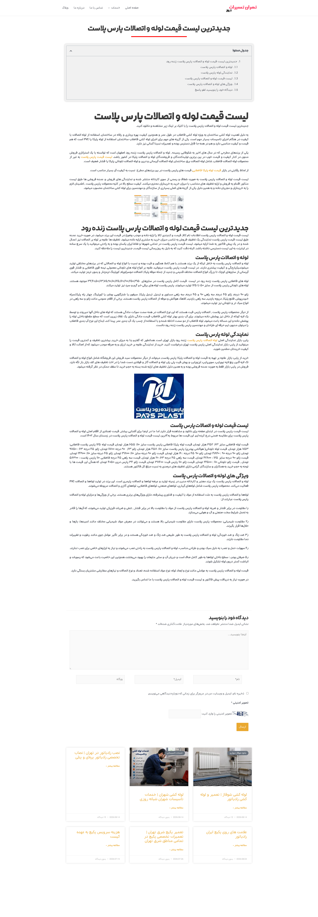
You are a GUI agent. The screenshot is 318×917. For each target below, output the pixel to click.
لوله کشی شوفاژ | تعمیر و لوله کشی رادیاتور (223, 797)
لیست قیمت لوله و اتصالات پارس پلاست (208, 78)
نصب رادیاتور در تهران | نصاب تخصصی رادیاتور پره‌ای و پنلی (97, 755)
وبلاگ (65, 8)
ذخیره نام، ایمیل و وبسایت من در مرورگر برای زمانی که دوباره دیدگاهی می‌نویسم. (196, 693)
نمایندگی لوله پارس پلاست (217, 73)
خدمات (115, 8)
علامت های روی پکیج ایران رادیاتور (226, 834)
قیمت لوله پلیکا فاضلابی (207, 170)
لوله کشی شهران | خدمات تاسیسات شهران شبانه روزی (161, 797)
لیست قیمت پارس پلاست (96, 157)
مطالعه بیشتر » (240, 808)
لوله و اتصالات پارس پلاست (216, 67)
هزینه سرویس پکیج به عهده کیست (98, 834)
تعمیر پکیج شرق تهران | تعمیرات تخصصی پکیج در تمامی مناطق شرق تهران (163, 836)
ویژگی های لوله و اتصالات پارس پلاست (209, 84)
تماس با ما (96, 8)
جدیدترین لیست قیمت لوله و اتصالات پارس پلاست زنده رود (201, 61)
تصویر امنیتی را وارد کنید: (217, 714)
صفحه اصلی (131, 8)
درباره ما (79, 8)
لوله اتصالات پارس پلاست (202, 340)
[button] (71, 51)
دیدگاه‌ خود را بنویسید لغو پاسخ (214, 90)
